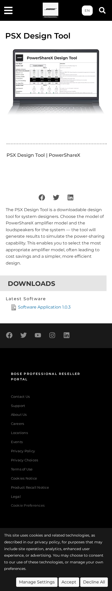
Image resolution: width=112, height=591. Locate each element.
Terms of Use (22, 469)
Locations (19, 433)
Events (17, 442)
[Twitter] (56, 197)
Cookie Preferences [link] (28, 506)
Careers (17, 424)
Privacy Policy (23, 451)
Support (18, 406)
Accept (68, 582)
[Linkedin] (70, 197)
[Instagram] (52, 335)
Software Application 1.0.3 (44, 307)
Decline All (94, 582)
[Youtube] (37, 335)
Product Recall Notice (30, 487)
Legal (16, 497)
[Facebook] (41, 197)
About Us (19, 415)
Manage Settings (37, 582)
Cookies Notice (24, 478)
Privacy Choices (24, 460)
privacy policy (47, 542)
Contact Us (20, 397)
